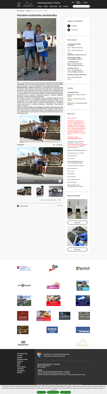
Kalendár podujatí (22, 359)
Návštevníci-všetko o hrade (76, 94)
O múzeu (39, 6)
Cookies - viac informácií (76, 384)
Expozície (20, 361)
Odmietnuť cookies (53, 392)
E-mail (69, 79)
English (86, 2)
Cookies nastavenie (51, 384)
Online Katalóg (21, 367)
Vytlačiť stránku (24, 206)
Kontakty (65, 6)
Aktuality (28, 10)
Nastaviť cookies (65, 392)
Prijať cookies (41, 392)
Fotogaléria (20, 368)
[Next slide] (63, 165)
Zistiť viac (77, 222)
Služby (46, 6)
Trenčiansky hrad (22, 353)
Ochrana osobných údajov (63, 384)
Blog (60, 6)
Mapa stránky (79, 2)
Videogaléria (21, 370)
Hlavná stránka (20, 10)
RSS (73, 2)
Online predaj (53, 6)
